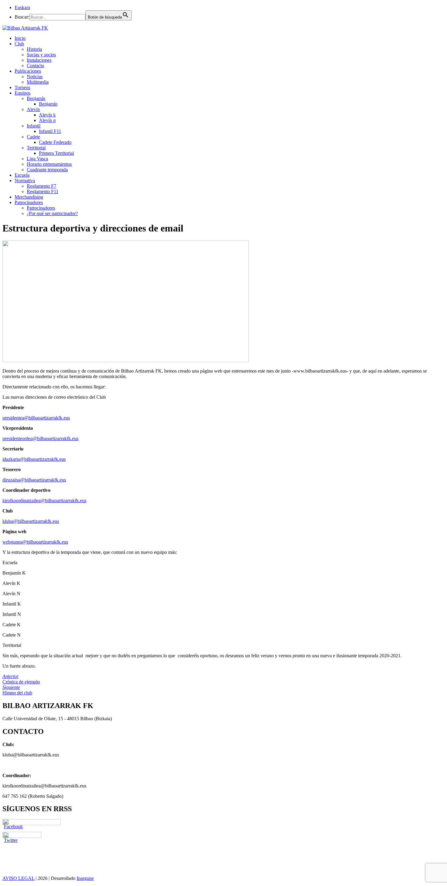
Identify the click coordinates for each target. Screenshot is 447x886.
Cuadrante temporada (47, 169)
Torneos (22, 87)
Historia (34, 49)
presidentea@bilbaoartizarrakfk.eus (36, 417)
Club (19, 43)
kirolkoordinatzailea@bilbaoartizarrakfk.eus (44, 500)
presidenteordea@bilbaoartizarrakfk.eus (40, 438)
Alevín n (47, 120)
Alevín (33, 109)
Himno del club (17, 690)
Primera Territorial (56, 153)
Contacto (35, 65)
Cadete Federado (55, 142)
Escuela (22, 175)
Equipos (22, 93)
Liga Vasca (37, 158)
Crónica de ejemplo (21, 679)
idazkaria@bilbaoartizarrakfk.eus (34, 459)
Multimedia (38, 82)
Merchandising (29, 197)
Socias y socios (41, 54)
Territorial (36, 147)
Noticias (35, 76)
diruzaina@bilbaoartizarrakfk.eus (34, 479)
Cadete (33, 136)
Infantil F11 (50, 131)
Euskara (22, 7)
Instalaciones (39, 60)
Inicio (20, 38)
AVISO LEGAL (18, 878)
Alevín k (47, 114)
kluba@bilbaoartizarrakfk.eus (30, 521)
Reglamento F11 (42, 191)
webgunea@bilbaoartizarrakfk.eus (35, 541)
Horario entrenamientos (49, 164)
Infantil (33, 125)
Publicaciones (28, 71)
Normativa (25, 180)
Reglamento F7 (41, 186)
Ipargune (85, 878)
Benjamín (36, 98)
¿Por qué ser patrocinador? (52, 213)
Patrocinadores (29, 202)
